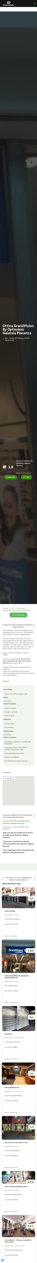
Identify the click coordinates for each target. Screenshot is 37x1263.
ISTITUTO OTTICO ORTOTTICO (16, 1142)
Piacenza (16, 915)
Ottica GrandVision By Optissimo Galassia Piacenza (24, 463)
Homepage (6, 608)
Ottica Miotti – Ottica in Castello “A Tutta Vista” (18, 1241)
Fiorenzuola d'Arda (19, 1091)
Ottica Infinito (9, 911)
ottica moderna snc (11, 1087)
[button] (34, 3)
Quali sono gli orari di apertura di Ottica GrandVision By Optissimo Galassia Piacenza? (18, 835)
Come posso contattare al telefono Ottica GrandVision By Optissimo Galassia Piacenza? (18, 843)
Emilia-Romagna (20, 608)
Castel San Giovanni (19, 1037)
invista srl (8, 1034)
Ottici (12, 608)
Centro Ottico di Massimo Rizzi (16, 1186)
